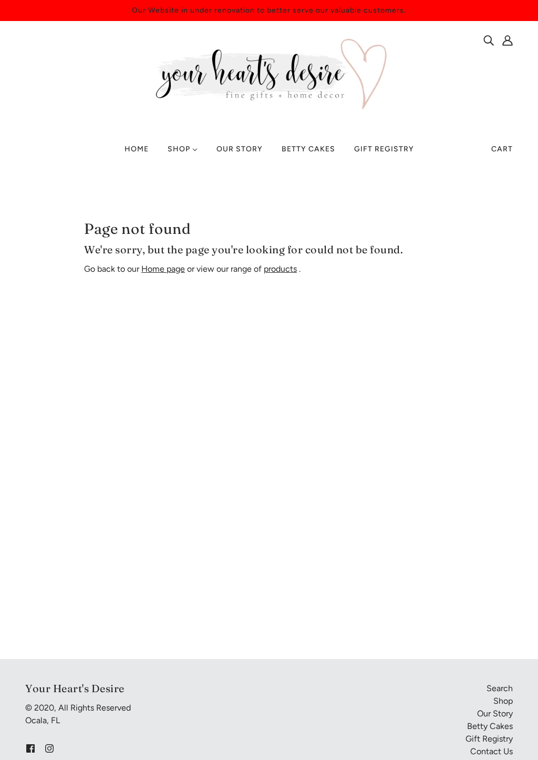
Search (500, 688)
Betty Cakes (490, 726)
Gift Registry (489, 739)
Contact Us (491, 751)
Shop (503, 701)
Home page (163, 269)
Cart (502, 149)
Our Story (495, 713)
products (280, 269)
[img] (488, 39)
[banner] (269, 73)
